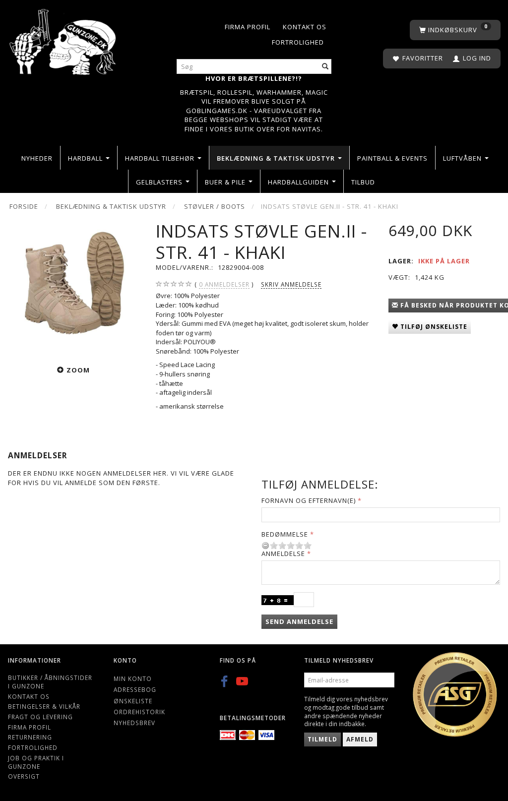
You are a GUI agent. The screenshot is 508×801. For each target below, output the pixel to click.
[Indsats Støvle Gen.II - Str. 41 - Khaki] (74, 287)
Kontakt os (304, 26)
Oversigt (24, 776)
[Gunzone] (63, 39)
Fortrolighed (298, 42)
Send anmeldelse (299, 621)
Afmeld (360, 739)
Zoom (78, 370)
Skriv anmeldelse (291, 284)
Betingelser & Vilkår (44, 706)
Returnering (30, 737)
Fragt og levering (40, 717)
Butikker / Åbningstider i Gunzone (50, 682)
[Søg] (325, 66)
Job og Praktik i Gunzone (36, 762)
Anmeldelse (283, 553)
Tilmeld (322, 739)
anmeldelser (224, 284)
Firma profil (247, 26)
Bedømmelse (284, 534)
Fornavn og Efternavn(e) (308, 500)
